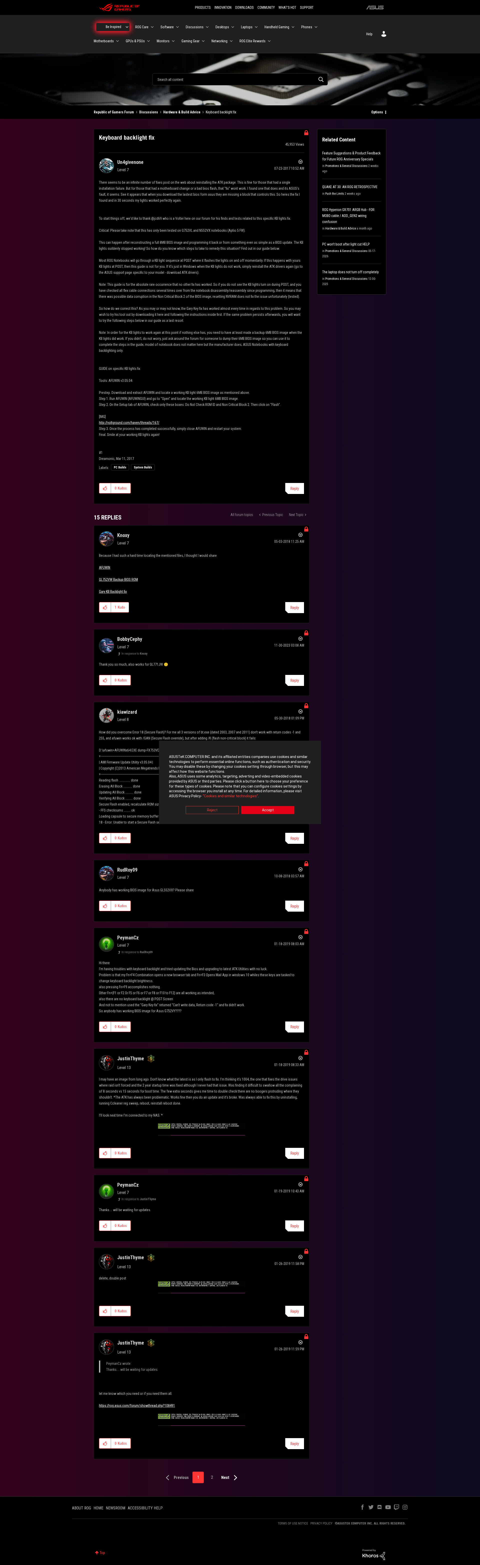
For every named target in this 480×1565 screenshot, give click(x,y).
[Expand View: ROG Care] (152, 27)
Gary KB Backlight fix (113, 592)
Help (369, 34)
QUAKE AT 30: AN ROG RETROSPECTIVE (350, 187)
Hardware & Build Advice (181, 112)
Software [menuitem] (167, 27)
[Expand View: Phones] (316, 27)
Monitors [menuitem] (163, 41)
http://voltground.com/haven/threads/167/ (129, 423)
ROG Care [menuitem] (141, 27)
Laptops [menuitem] (246, 27)
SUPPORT (307, 8)
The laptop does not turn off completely (350, 272)
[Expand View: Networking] (231, 41)
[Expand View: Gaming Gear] (203, 41)
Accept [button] (268, 810)
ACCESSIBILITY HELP (145, 1508)
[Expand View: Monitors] (173, 41)
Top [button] (102, 1553)
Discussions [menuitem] (195, 27)
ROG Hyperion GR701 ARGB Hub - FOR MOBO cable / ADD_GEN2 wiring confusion (348, 216)
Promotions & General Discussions (346, 166)
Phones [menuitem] (306, 27)
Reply (294, 488)
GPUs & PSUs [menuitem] (135, 41)
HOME (98, 1508)
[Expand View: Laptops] (256, 27)
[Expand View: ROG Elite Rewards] (269, 41)
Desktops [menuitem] (222, 27)
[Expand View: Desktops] (232, 27)
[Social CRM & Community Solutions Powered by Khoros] (373, 1554)
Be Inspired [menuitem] (113, 27)
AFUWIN (104, 568)
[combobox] (240, 79)
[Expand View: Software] (177, 27)
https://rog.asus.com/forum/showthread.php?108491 (137, 1406)
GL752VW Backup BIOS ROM (118, 580)
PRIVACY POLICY (321, 1523)
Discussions (148, 112)
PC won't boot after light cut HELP (346, 244)
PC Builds (120, 467)
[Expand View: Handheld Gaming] (293, 27)
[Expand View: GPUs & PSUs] (148, 41)
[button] (105, 488)
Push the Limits (334, 193)
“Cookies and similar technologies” (230, 796)
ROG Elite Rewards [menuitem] (253, 41)
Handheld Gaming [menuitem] (276, 27)
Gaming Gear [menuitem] (191, 41)
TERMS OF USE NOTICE (293, 1523)
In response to (134, 653)
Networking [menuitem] (220, 41)
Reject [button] (212, 810)
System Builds (143, 467)
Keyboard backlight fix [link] (221, 112)
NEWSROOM (115, 1508)
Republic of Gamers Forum (114, 112)
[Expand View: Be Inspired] (127, 27)
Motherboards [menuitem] (104, 41)
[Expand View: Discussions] (207, 27)
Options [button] (377, 112)
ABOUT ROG (81, 1508)
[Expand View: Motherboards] (117, 41)
